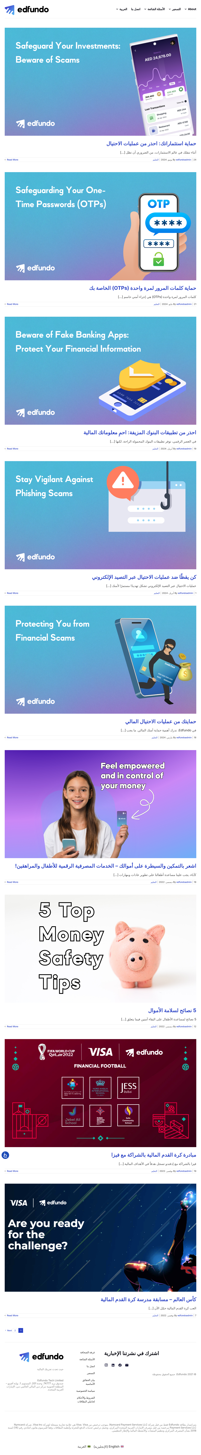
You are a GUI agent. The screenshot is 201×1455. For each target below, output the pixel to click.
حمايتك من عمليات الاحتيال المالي (160, 721)
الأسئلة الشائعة (87, 1359)
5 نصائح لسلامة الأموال (172, 1010)
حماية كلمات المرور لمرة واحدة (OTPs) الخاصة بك (142, 288)
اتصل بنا (91, 1366)
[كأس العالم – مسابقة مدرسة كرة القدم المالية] (100, 1238)
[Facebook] (120, 1365)
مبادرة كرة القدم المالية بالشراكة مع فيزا (153, 1155)
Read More (12, 159)
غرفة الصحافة (87, 1352)
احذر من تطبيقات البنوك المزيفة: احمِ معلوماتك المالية (140, 432)
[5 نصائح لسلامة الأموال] (100, 949)
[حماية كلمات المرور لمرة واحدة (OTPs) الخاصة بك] (100, 226)
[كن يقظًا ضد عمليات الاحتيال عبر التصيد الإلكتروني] (100, 515)
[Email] (127, 1365)
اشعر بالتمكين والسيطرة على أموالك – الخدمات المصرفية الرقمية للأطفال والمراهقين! (105, 866)
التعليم (156, 159)
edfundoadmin (183, 159)
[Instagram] (106, 1365)
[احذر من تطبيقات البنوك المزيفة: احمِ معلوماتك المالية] (100, 371)
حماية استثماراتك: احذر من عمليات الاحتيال (151, 143)
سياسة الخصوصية (85, 1390)
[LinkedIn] (113, 1365)
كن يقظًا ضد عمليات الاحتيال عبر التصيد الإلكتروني (144, 577)
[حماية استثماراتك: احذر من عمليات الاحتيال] (100, 82)
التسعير (91, 1373)
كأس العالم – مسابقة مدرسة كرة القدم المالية (148, 1299)
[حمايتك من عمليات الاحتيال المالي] (100, 660)
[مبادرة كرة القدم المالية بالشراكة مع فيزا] (100, 1093)
